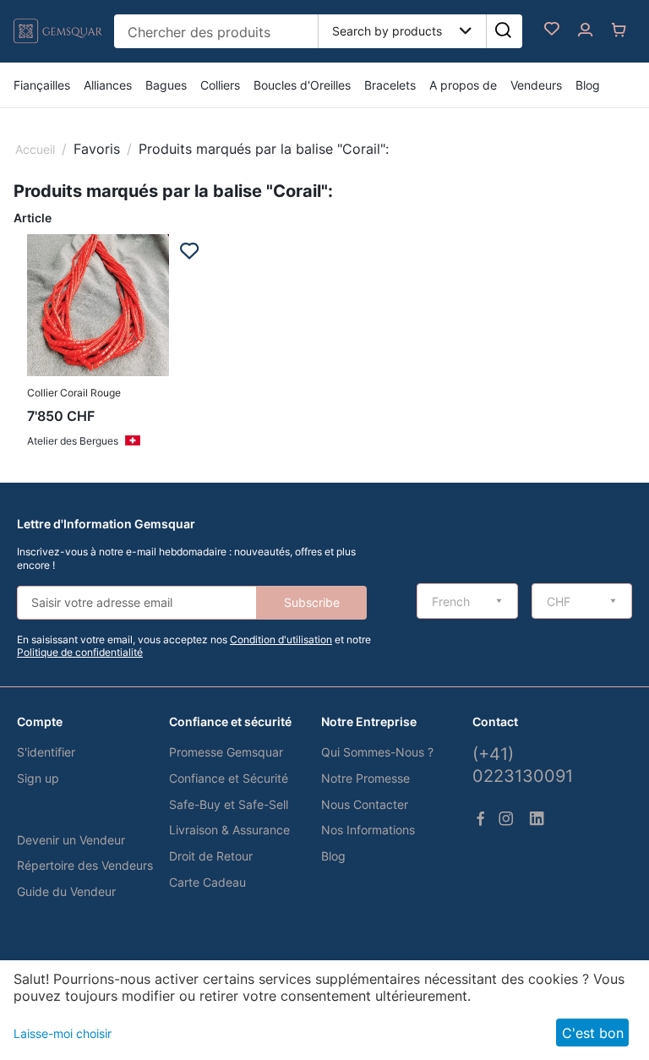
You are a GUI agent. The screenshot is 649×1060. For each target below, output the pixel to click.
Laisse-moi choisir (63, 1033)
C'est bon (593, 1032)
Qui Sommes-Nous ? (377, 752)
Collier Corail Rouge (74, 392)
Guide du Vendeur (66, 891)
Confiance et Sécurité (228, 778)
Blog (587, 85)
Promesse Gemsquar (226, 752)
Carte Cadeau (207, 882)
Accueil (35, 149)
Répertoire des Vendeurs (85, 865)
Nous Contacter (364, 804)
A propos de (463, 85)
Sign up (38, 778)
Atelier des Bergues (72, 440)
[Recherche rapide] (503, 31)
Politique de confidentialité (80, 652)
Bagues (166, 85)
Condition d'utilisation (281, 639)
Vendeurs (536, 85)
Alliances (108, 85)
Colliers (220, 85)
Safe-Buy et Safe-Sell (228, 804)
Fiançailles (42, 85)
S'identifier (46, 752)
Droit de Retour (211, 856)
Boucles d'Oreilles (302, 85)
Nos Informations (368, 829)
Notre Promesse (365, 778)
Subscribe (312, 602)
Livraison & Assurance (229, 829)
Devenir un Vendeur (71, 840)
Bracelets (390, 85)
